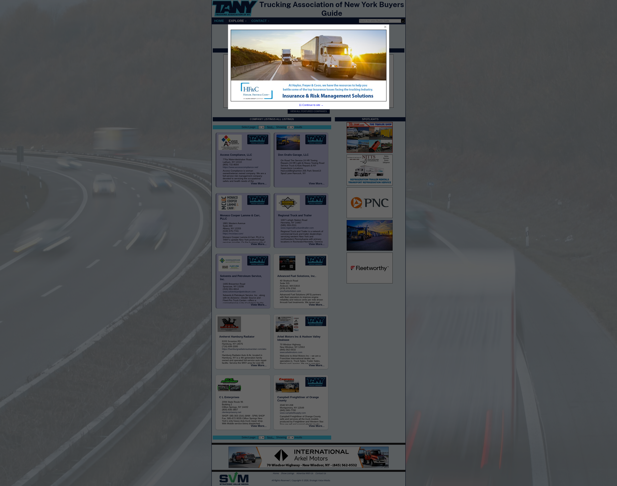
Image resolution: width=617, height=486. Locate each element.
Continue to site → (311, 105)
